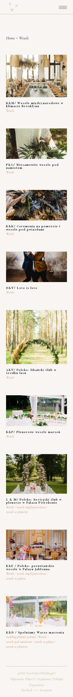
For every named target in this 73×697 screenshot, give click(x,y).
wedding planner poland (21, 637)
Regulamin (44, 679)
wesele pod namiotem (19, 642)
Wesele (10, 111)
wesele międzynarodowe (31, 507)
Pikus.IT (30, 679)
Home (10, 38)
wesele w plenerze (17, 512)
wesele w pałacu (16, 578)
